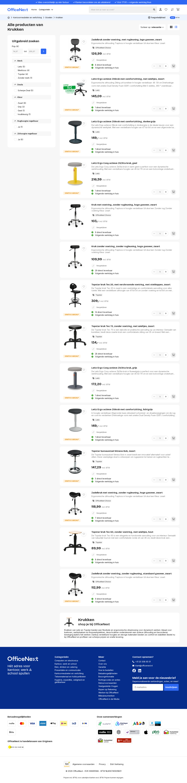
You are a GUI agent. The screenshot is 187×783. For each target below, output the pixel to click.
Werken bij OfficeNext (108, 692)
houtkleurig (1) (24, 114)
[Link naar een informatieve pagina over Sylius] (119, 732)
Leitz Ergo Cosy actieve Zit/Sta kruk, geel (114, 163)
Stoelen (48, 17)
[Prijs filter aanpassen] (43, 51)
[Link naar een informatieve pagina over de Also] (138, 723)
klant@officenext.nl (144, 665)
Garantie (102, 667)
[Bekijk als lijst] (176, 27)
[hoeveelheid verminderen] (154, 66)
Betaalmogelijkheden (107, 673)
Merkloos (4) (24, 70)
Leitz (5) (21, 66)
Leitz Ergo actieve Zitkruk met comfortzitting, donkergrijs (123, 121)
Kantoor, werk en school (66, 664)
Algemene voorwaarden (83, 764)
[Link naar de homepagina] (9, 17)
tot (25, 51)
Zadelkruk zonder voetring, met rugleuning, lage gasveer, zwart (126, 39)
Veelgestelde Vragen (108, 686)
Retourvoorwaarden (107, 683)
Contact (101, 660)
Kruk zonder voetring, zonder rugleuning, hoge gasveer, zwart (125, 246)
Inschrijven (171, 687)
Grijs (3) (21, 107)
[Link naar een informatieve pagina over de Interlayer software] (121, 723)
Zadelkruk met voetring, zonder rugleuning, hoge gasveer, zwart (127, 492)
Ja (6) (20, 139)
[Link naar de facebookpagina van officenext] (134, 671)
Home (34, 9)
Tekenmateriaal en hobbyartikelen (70, 676)
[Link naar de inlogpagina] (160, 9)
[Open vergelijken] (172, 9)
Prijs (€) (15, 46)
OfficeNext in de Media (108, 699)
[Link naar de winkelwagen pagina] (177, 9)
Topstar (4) (23, 74)
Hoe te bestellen (105, 670)
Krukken (59, 17)
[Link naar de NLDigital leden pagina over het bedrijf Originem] (104, 723)
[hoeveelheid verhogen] (166, 66)
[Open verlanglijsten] (166, 9)
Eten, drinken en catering (66, 667)
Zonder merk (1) (25, 78)
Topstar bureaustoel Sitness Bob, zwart (113, 451)
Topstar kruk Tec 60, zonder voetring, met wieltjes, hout (122, 532)
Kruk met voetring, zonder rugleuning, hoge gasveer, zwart (124, 204)
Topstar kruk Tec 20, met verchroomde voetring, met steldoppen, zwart (130, 284)
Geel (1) (21, 110)
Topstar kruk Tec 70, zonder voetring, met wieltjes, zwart (122, 326)
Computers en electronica (66, 660)
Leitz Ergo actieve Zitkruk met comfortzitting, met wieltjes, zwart (127, 79)
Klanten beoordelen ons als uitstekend (92, 2)
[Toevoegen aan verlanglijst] (84, 41)
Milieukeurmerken (106, 696)
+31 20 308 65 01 (143, 661)
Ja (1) (20, 127)
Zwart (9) (22, 103)
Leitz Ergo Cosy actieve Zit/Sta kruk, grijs (114, 368)
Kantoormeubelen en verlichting (27, 17)
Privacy (102, 764)
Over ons (102, 664)
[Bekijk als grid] (171, 27)
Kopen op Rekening (107, 689)
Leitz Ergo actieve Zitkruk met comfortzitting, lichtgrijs (122, 409)
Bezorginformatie (106, 676)
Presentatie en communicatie (68, 670)
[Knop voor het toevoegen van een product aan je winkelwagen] (173, 66)
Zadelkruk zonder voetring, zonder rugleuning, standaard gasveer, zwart (131, 573)
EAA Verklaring (116, 764)
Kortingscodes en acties (109, 680)
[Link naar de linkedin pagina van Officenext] (140, 671)
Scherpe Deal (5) (25, 90)
